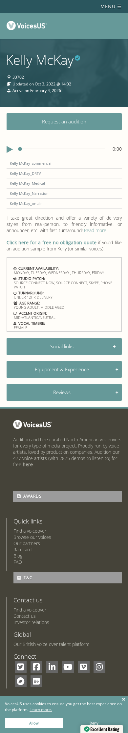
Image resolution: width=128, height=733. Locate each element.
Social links (62, 346)
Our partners (26, 543)
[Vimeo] (84, 667)
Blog (17, 556)
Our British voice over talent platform (51, 644)
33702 (18, 77)
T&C (28, 577)
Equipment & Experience (62, 369)
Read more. (95, 230)
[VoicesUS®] (28, 27)
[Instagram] (99, 667)
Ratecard (22, 549)
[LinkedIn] (52, 667)
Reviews (62, 392)
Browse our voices (32, 537)
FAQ (17, 562)
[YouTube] (68, 667)
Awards (32, 496)
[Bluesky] (36, 681)
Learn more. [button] (41, 709)
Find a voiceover (29, 531)
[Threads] (21, 681)
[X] (21, 667)
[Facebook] (36, 667)
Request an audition (64, 121)
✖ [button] (123, 699)
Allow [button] (34, 723)
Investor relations (31, 622)
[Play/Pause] (10, 150)
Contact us (24, 616)
